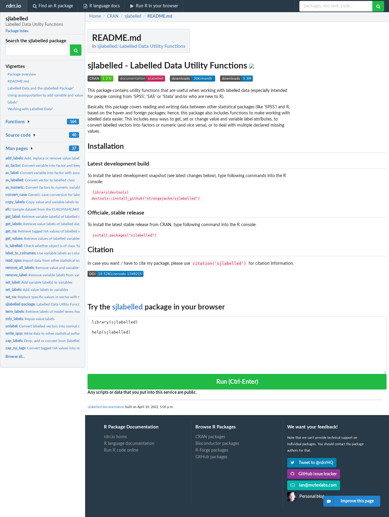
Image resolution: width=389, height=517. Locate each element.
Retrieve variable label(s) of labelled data (45, 216)
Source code (18, 135)
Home (95, 16)
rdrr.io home (115, 437)
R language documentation (129, 444)
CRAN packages (210, 437)
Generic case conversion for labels (44, 195)
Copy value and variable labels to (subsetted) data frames (60, 202)
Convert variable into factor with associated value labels (57, 173)
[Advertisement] (341, 120)
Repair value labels (29, 319)
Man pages (16, 148)
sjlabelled (127, 307)
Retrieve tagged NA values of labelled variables (48, 231)
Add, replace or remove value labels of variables (52, 158)
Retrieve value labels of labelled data (43, 224)
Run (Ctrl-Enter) (237, 382)
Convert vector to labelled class (40, 180)
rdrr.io (13, 6)
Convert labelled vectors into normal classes (47, 326)
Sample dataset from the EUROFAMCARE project (48, 209)
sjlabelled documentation (106, 407)
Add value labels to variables (36, 290)
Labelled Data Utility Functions (45, 304)
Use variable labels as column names (50, 253)
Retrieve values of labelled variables (43, 238)
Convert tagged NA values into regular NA (49, 348)
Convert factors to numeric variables (44, 187)
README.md (18, 81)
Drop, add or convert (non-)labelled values (48, 341)
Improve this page (357, 501)
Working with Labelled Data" (30, 109)
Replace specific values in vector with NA (44, 297)
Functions (15, 122)
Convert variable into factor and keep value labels (53, 165)
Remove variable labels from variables (46, 275)
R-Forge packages (211, 450)
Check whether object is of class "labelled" (48, 246)
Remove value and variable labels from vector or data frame (67, 268)
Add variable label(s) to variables (38, 282)
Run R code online (121, 450)
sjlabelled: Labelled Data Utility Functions (141, 46)
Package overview (22, 74)
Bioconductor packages (217, 444)
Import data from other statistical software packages (55, 260)
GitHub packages (211, 457)
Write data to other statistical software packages (52, 333)
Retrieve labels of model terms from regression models (58, 311)
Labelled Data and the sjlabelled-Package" (41, 88)
